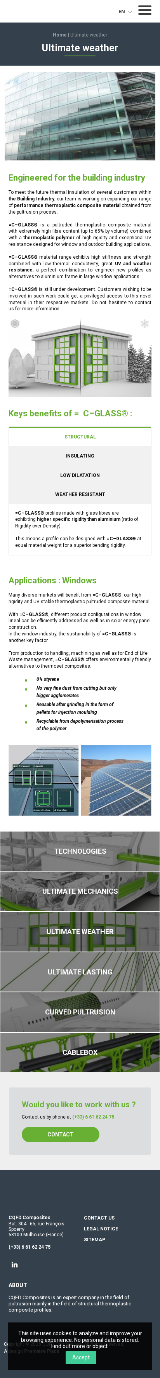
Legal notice (101, 1229)
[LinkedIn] (15, 1264)
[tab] (80, 436)
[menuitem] (123, 11)
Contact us (99, 1218)
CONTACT (60, 1134)
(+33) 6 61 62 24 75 (93, 1117)
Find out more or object (79, 1346)
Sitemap (94, 1239)
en (122, 11)
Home (60, 35)
